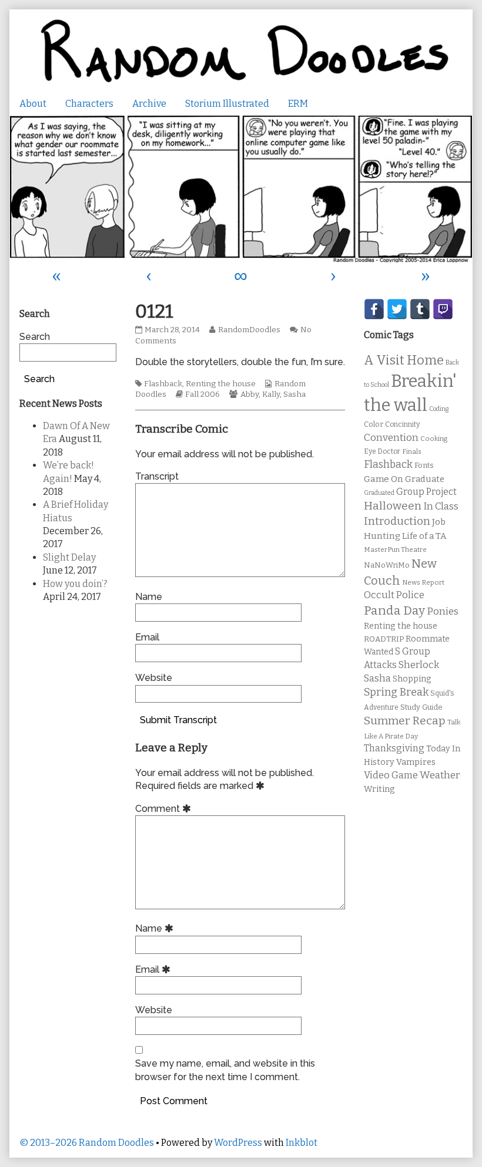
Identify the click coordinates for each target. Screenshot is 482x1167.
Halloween (392, 505)
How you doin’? (75, 583)
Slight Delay (69, 557)
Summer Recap (405, 720)
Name (148, 596)
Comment (165, 808)
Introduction (397, 521)
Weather (440, 775)
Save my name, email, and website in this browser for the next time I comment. (225, 1070)
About (32, 103)
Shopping (412, 679)
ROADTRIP (384, 639)
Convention (391, 437)
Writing (379, 789)
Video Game (391, 775)
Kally (271, 394)
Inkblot (301, 1142)
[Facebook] (374, 309)
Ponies (442, 611)
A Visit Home (404, 360)
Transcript (157, 476)
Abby (249, 394)
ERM (298, 103)
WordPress (238, 1142)
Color (373, 424)
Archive (149, 103)
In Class (440, 506)
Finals (411, 451)
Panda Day (394, 610)
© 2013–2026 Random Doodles (86, 1142)
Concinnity (402, 424)
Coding (438, 409)
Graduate (424, 479)
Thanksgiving (394, 748)
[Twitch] (443, 309)
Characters (89, 103)
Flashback (163, 384)
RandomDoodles (248, 330)
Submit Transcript (178, 720)
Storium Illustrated (227, 103)
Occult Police (394, 595)
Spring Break (396, 692)
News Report (423, 582)
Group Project (426, 491)
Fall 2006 (202, 394)
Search (34, 336)
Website (153, 677)
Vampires (416, 762)
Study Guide (421, 707)
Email (147, 637)
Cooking (433, 438)
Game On (383, 479)
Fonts (424, 465)
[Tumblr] (420, 309)
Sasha (294, 394)
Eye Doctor (382, 451)
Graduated (379, 493)
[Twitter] (397, 309)
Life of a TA (424, 536)
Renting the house (221, 384)
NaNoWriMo (387, 565)
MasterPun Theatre (395, 549)
